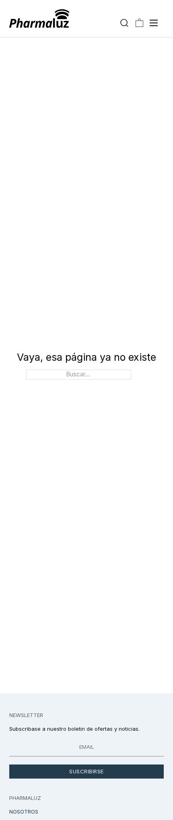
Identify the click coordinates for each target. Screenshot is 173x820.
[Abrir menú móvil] (154, 23)
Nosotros (23, 811)
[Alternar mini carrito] (139, 22)
